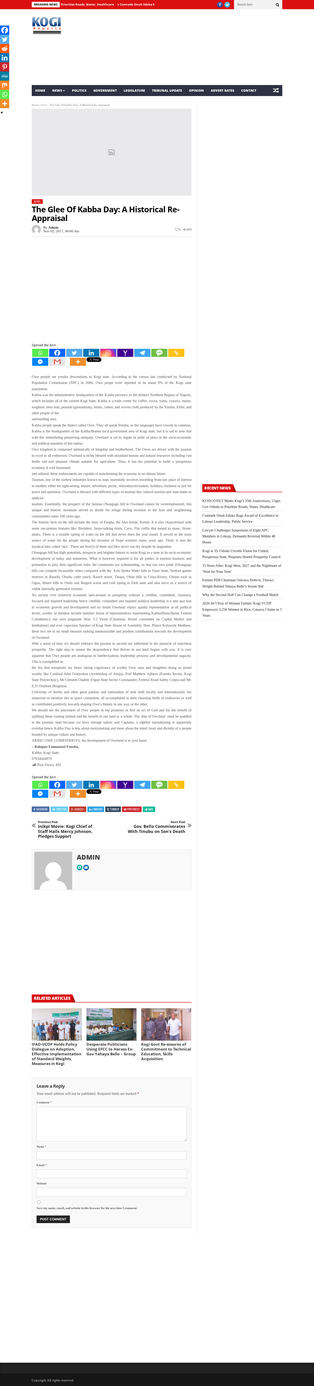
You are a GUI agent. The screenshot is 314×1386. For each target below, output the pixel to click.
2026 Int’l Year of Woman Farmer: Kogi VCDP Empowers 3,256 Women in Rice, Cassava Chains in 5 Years (242, 609)
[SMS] (159, 353)
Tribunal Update (167, 90)
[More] (78, 362)
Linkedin (97, 809)
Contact (248, 90)
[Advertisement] (199, 47)
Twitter (61, 809)
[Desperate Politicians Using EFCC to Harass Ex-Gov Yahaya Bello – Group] (111, 1024)
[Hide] (2, 112)
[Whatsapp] (40, 353)
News (57, 90)
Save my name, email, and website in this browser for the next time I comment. (87, 1208)
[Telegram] (142, 353)
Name (41, 1146)
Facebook (42, 809)
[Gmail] (57, 362)
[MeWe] (4, 76)
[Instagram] (108, 353)
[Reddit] (4, 48)
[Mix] (4, 85)
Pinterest (133, 809)
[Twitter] (74, 353)
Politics (79, 90)
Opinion (196, 90)
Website (42, 1183)
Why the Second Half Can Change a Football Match (240, 595)
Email (42, 1165)
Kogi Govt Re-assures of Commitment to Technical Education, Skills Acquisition (166, 1051)
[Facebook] (57, 353)
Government (105, 90)
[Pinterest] (4, 66)
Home (40, 90)
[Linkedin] (91, 353)
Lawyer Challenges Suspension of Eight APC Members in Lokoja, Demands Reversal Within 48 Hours (238, 536)
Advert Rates (222, 90)
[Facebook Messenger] (40, 362)
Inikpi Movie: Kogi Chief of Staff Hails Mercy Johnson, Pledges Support (65, 829)
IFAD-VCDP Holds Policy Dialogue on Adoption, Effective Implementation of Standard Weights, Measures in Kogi (56, 1054)
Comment (44, 1102)
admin (53, 227)
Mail (150, 809)
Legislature (134, 90)
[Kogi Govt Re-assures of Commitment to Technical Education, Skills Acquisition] (166, 1024)
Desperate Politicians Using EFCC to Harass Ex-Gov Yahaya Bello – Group (111, 1049)
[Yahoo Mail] (125, 353)
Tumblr (114, 809)
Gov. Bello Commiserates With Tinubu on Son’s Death (156, 827)
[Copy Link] (176, 353)
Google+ (79, 809)
